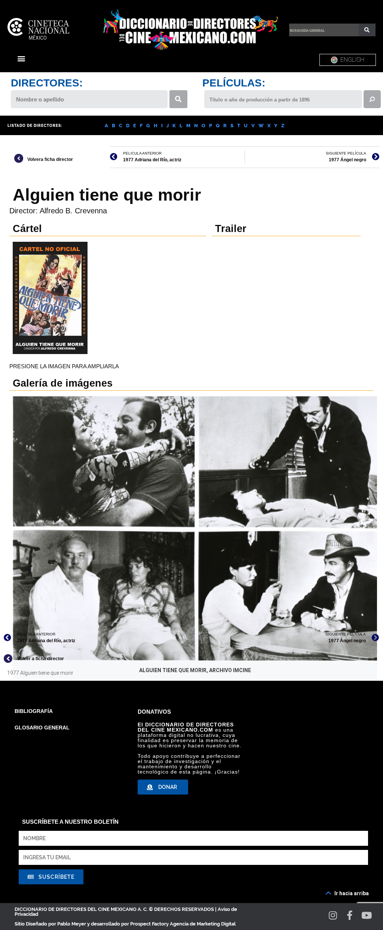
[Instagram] (333, 915)
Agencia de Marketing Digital (203, 924)
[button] (21, 58)
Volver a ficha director (40, 658)
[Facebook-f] (349, 915)
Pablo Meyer (71, 924)
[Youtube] (366, 915)
